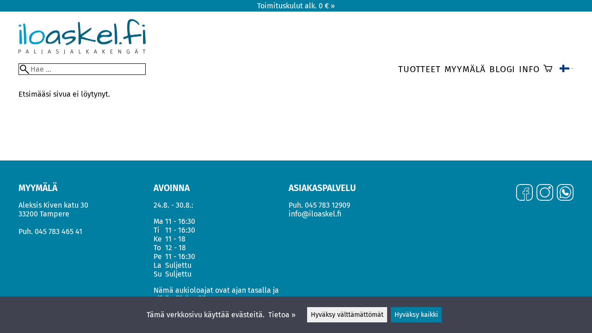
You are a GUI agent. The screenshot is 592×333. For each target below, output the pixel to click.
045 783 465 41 (58, 231)
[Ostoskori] (547, 69)
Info (529, 69)
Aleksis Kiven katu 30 (53, 205)
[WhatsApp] (565, 193)
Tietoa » (282, 314)
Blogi (502, 69)
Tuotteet (419, 69)
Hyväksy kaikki (416, 315)
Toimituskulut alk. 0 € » (296, 5)
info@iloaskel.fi (315, 214)
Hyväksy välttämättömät (347, 315)
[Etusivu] (82, 51)
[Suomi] (567, 69)
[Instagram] (544, 193)
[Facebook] (524, 193)
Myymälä (465, 69)
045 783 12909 (327, 205)
